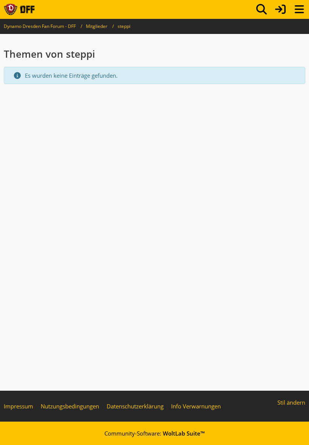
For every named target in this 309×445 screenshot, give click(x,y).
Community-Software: (154, 433)
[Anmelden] (280, 9)
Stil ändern (291, 402)
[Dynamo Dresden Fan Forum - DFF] (19, 9)
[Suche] (261, 9)
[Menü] (299, 9)
